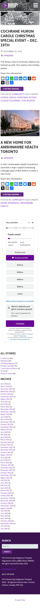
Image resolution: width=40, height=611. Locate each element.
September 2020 (7, 506)
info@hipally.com (9, 569)
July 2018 (4, 529)
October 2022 (6, 452)
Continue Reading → (12, 89)
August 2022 (5, 455)
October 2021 (6, 473)
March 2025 (5, 407)
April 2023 (4, 437)
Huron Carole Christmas (14, 97)
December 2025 (6, 389)
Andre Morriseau (10, 203)
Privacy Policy (20, 600)
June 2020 (4, 513)
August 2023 (5, 429)
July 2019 (4, 526)
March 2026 (5, 386)
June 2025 (4, 402)
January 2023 (5, 445)
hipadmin (8, 55)
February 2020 (6, 521)
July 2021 (4, 480)
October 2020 (6, 503)
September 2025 (7, 397)
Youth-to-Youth (6, 373)
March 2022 (5, 463)
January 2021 (5, 495)
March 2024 (5, 419)
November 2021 (7, 470)
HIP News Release (7, 363)
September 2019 (7, 523)
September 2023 (7, 427)
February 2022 (6, 465)
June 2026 (4, 384)
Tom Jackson (28, 100)
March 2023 (5, 440)
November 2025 (7, 391)
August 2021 (5, 478)
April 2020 (4, 518)
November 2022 (7, 450)
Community (18, 94)
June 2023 (4, 432)
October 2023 (6, 424)
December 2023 (6, 422)
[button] (36, 5)
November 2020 (7, 501)
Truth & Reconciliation (9, 368)
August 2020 (5, 508)
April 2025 (4, 404)
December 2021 (6, 468)
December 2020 (6, 498)
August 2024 (5, 414)
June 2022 (4, 457)
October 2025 (6, 394)
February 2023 (6, 442)
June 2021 (4, 483)
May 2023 (4, 435)
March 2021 (5, 490)
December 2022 (6, 447)
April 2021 (4, 488)
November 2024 (7, 409)
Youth (3, 371)
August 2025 (5, 399)
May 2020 (4, 516)
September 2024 (7, 412)
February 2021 (6, 493)
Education (4, 361)
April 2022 (4, 460)
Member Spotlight (7, 366)
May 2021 (4, 485)
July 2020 (4, 511)
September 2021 (7, 475)
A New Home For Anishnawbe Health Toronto (19, 147)
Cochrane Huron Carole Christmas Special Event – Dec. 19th (19, 38)
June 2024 (4, 417)
